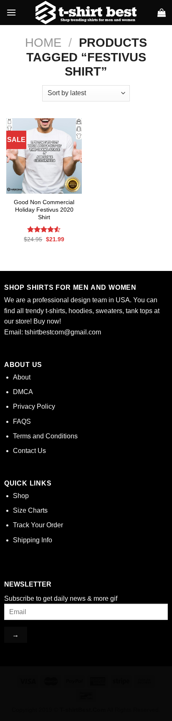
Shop (21, 495)
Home (43, 42)
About (21, 377)
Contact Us (29, 450)
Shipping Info (32, 540)
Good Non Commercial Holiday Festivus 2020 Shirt (44, 209)
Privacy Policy (34, 406)
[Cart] (161, 12)
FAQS (22, 421)
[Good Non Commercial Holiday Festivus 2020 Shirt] (44, 156)
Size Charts (30, 510)
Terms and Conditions (45, 436)
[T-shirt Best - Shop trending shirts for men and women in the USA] (86, 12)
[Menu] (11, 12)
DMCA (23, 391)
